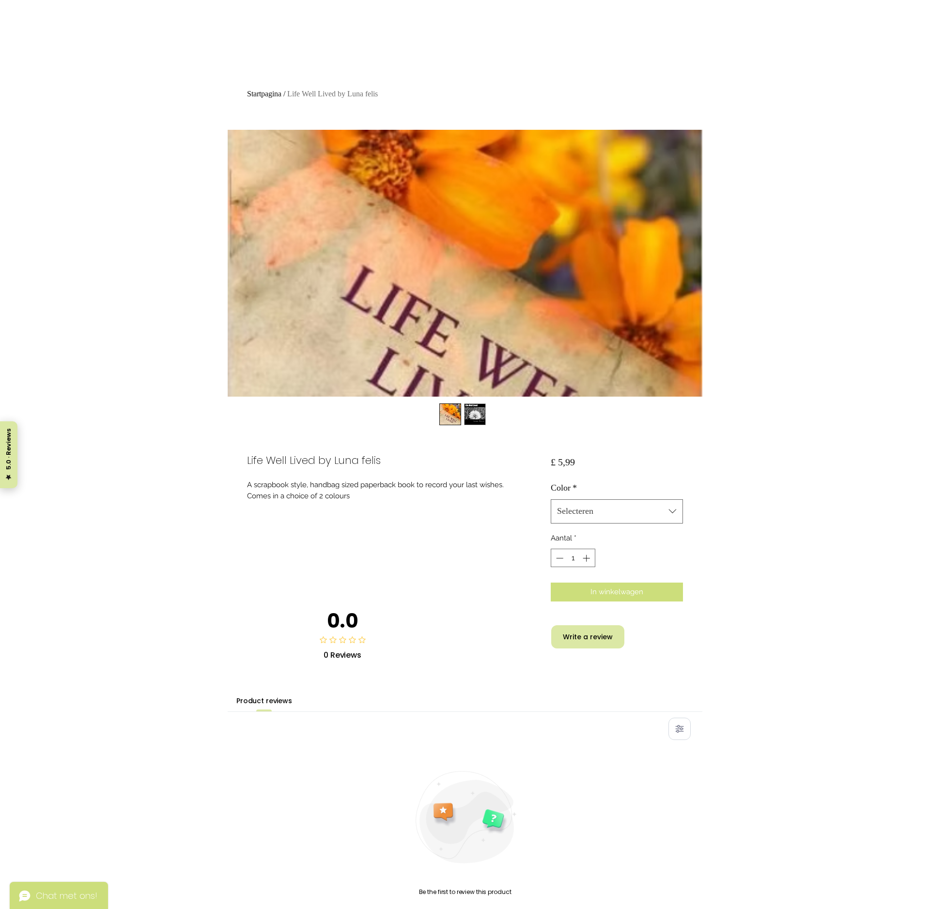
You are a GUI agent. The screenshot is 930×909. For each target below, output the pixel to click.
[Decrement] (558, 558)
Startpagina (264, 94)
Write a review (588, 637)
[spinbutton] (573, 558)
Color (564, 488)
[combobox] (617, 511)
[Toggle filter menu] (679, 729)
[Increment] (587, 558)
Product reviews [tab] (264, 701)
